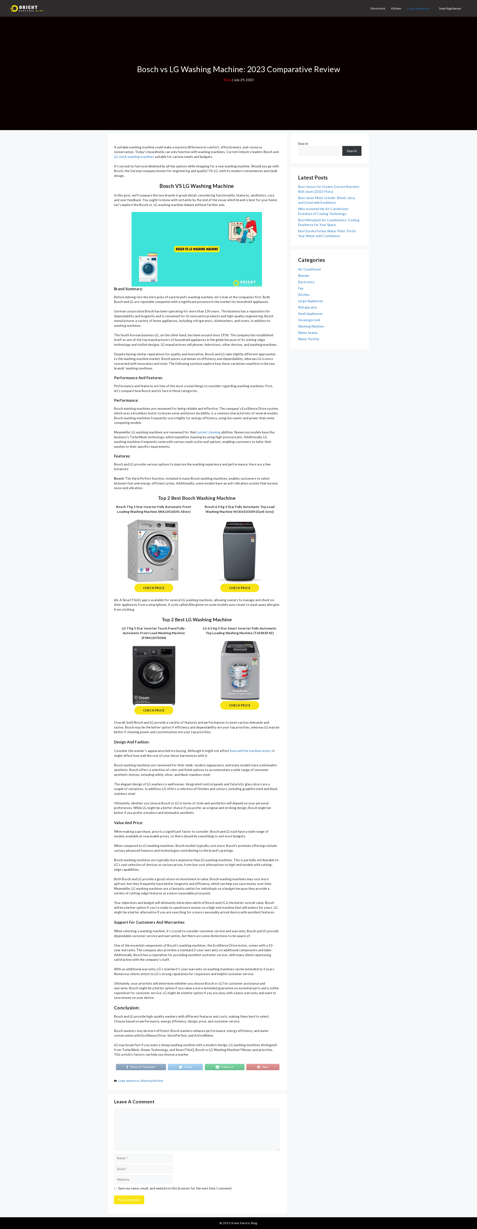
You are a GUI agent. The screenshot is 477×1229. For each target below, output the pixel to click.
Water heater (308, 333)
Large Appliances (418, 8)
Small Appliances (450, 8)
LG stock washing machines (134, 157)
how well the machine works (250, 751)
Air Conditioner (309, 269)
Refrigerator (307, 307)
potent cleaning (209, 432)
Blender (304, 276)
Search (303, 144)
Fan (300, 288)
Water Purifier (309, 339)
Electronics (377, 8)
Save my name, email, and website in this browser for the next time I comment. (175, 1188)
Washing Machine (152, 1080)
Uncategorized (309, 320)
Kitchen (396, 8)
